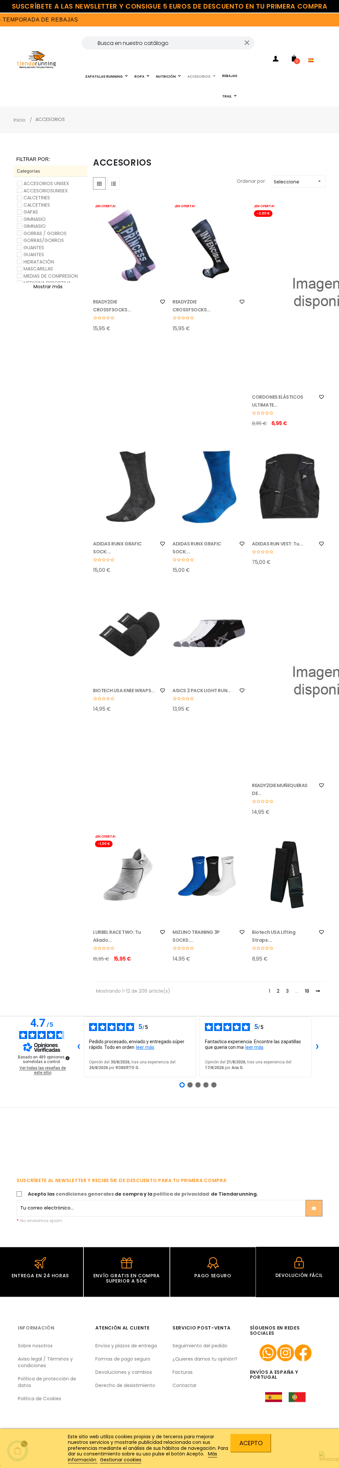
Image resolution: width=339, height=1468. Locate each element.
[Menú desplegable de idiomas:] (312, 51)
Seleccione (298, 182)
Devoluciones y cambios (123, 1372)
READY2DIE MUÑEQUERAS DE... (280, 789)
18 (307, 991)
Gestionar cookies (120, 1459)
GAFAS (31, 212)
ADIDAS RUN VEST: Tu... (277, 543)
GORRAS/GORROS (44, 240)
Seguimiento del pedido (199, 1345)
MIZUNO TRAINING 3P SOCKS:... (196, 936)
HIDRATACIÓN (39, 261)
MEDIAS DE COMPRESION (51, 276)
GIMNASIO (35, 219)
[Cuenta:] (275, 60)
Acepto (251, 1443)
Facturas (182, 1372)
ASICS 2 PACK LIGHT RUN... (201, 690)
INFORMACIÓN (36, 1328)
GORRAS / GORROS (45, 233)
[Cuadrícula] (99, 183)
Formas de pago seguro (122, 1359)
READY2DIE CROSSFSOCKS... (112, 305)
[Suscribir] (314, 1208)
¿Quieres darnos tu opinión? (204, 1359)
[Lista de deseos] (163, 302)
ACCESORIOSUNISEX (46, 190)
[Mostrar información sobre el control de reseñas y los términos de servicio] (67, 1058)
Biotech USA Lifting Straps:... (273, 936)
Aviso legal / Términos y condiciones (45, 1362)
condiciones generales (85, 1194)
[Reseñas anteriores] (78, 1046)
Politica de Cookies (39, 1398)
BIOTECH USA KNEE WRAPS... (124, 690)
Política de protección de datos (47, 1382)
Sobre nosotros (35, 1345)
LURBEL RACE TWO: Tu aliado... (117, 936)
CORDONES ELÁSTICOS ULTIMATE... (277, 401)
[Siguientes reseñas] (317, 1046)
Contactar (184, 1385)
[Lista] (113, 183)
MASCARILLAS (38, 268)
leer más (145, 1047)
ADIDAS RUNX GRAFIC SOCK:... (117, 547)
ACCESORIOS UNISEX (46, 183)
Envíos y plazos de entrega (126, 1345)
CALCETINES (37, 197)
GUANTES (34, 247)
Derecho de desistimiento (125, 1385)
